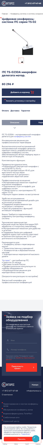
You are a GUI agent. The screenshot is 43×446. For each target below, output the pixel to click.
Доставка (15, 111)
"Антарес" (6, 260)
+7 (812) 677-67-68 (33, 3)
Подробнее (25, 434)
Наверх (35, 385)
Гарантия (25, 111)
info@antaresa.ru (34, 391)
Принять (21, 439)
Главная (5, 14)
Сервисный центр (11, 421)
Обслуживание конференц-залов (18, 410)
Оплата (5, 111)
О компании (7, 395)
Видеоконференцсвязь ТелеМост (17, 413)
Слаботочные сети (11, 417)
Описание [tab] (14, 122)
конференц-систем (22, 136)
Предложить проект (17, 367)
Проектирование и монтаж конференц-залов (20, 405)
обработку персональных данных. (20, 358)
